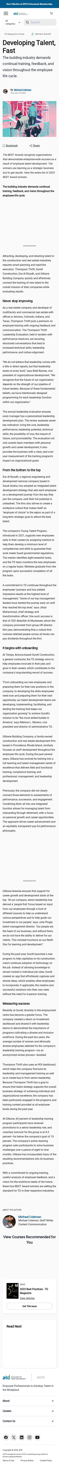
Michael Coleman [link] (22, 89)
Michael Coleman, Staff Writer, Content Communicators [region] (35, 1222)
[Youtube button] (37, 1437)
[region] (29, 166)
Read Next (14, 1326)
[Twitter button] (13, 1437)
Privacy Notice (27, 1460)
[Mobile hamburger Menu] (6, 13)
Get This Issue (29, 1306)
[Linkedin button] (21, 1437)
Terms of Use (8, 1460)
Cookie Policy (46, 1460)
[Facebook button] (6, 1437)
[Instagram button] (29, 1437)
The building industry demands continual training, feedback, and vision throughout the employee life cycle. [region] (28, 67)
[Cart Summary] (52, 13)
